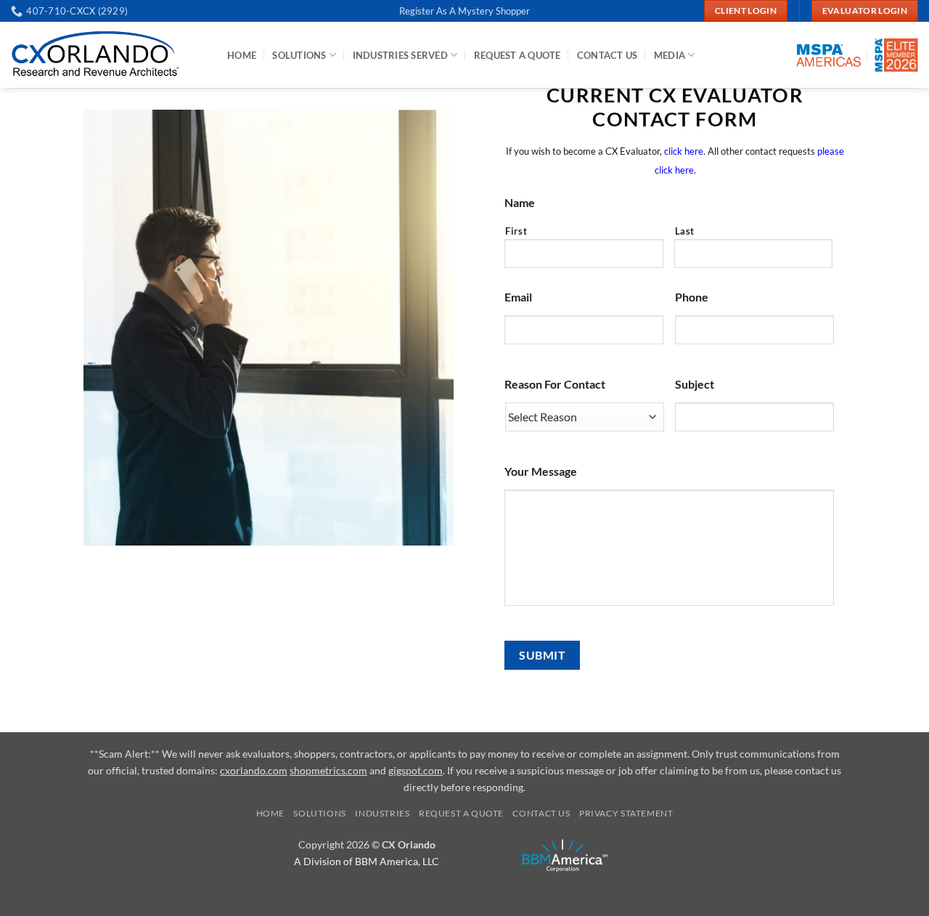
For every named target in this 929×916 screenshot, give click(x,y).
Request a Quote (461, 813)
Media (669, 55)
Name (519, 202)
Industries (382, 813)
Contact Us (607, 55)
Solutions (299, 55)
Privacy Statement (626, 813)
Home (241, 55)
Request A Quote (517, 55)
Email (518, 297)
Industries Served (400, 55)
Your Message (540, 471)
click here (683, 151)
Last (685, 231)
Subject (694, 384)
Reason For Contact (554, 384)
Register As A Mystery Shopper (464, 11)
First (516, 231)
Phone (691, 297)
